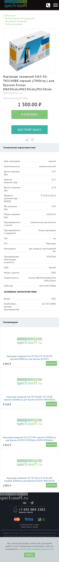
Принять (29, 555)
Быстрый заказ (29, 130)
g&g (21, 93)
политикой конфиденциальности (37, 549)
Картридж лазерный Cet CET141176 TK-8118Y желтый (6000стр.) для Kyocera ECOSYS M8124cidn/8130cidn (30, 359)
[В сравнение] (26, 139)
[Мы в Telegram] (33, 502)
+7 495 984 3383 (32, 509)
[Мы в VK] (25, 502)
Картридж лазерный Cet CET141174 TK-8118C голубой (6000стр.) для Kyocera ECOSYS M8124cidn (29, 479)
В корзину (29, 114)
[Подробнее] (51, 363)
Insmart (35, 527)
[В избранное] (32, 139)
